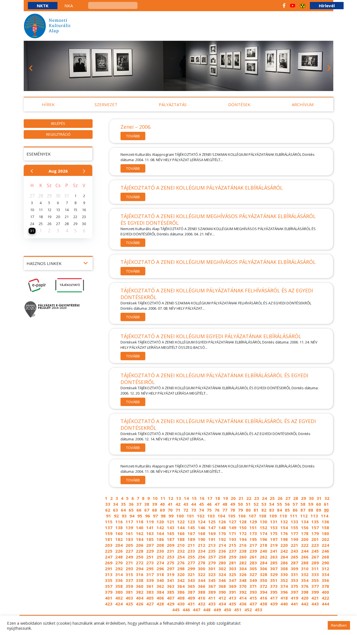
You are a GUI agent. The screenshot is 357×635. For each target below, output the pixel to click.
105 (231, 516)
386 (181, 592)
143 (170, 527)
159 (108, 533)
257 (212, 557)
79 (240, 510)
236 (222, 551)
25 (272, 498)
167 (191, 533)
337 (129, 580)
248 (119, 557)
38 (146, 504)
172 (243, 533)
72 (185, 510)
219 (274, 545)
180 (325, 533)
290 (325, 562)
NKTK (43, 5)
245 (315, 551)
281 (232, 562)
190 (201, 539)
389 (212, 592)
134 (304, 521)
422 (325, 598)
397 (294, 592)
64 (123, 510)
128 (243, 521)
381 (129, 592)
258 (222, 557)
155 (294, 527)
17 (209, 498)
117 (129, 521)
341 (170, 580)
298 (181, 568)
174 (263, 533)
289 (315, 562)
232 (181, 551)
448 (207, 609)
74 (201, 510)
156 (304, 527)
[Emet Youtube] (292, 6)
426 (139, 604)
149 (232, 527)
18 (217, 498)
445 (176, 609)
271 (129, 562)
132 (284, 521)
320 (181, 574)
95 (139, 516)
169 (212, 533)
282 (243, 562)
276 (181, 562)
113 (314, 516)
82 (263, 510)
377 (315, 586)
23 (256, 498)
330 (284, 574)
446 (186, 609)
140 (139, 527)
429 (170, 604)
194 (243, 539)
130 (263, 521)
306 (263, 568)
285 (274, 562)
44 (193, 504)
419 (294, 598)
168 (201, 533)
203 (108, 545)
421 (315, 598)
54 (271, 504)
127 (232, 521)
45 (201, 504)
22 (248, 498)
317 (150, 574)
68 (154, 510)
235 (212, 551)
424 (119, 604)
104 (221, 516)
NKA (68, 5)
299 (191, 568)
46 (209, 504)
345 (212, 580)
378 (325, 586)
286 (284, 562)
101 (190, 516)
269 (108, 562)
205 (129, 545)
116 (119, 521)
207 (150, 545)
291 (108, 568)
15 (194, 498)
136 (325, 521)
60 (318, 504)
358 (119, 586)
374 (284, 586)
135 (315, 521)
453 (258, 609)
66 (138, 510)
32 (326, 498)
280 (222, 562)
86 (295, 510)
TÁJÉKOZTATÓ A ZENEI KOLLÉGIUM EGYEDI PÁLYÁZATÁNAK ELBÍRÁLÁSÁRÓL (210, 336)
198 (284, 539)
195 (253, 539)
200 (304, 539)
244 (304, 551)
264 (284, 557)
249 (129, 557)
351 (274, 580)
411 (212, 598)
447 (196, 609)
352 (284, 580)
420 (304, 598)
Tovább (133, 136)
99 (170, 516)
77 (224, 510)
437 (253, 604)
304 (243, 568)
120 (160, 521)
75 (209, 510)
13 (178, 498)
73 (193, 510)
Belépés (58, 123)
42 (177, 504)
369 (232, 586)
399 (315, 592)
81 (256, 510)
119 (150, 521)
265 (294, 557)
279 (212, 562)
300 (201, 568)
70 (170, 510)
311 (315, 568)
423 (108, 604)
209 (170, 545)
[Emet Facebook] (284, 5)
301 (212, 568)
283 (253, 562)
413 (232, 598)
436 (243, 604)
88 (310, 510)
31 (319, 498)
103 (211, 516)
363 (170, 586)
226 (119, 551)
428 (160, 604)
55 (279, 504)
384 (160, 592)
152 (263, 527)
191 (212, 539)
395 (274, 592)
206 (139, 545)
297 (170, 568)
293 (129, 568)
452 (248, 609)
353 (294, 580)
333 (315, 574)
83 (271, 510)
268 (325, 557)
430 (181, 604)
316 (139, 574)
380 (119, 592)
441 (294, 604)
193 (232, 539)
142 (160, 527)
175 (274, 533)
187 (170, 539)
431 (191, 604)
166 (181, 533)
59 (310, 504)
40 (162, 504)
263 (274, 557)
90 (326, 510)
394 (263, 592)
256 (201, 557)
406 (160, 598)
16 (201, 498)
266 (304, 557)
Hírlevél (327, 5)
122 (181, 521)
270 (119, 562)
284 (263, 562)
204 (119, 545)
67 (146, 510)
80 (248, 510)
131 (274, 521)
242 (284, 551)
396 (284, 592)
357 (108, 586)
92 (116, 516)
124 (201, 521)
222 (304, 545)
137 (108, 527)
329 (274, 574)
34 (115, 504)
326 (243, 574)
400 (325, 592)
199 (294, 539)
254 (181, 557)
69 (162, 510)
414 (243, 598)
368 (222, 586)
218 (263, 545)
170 (222, 533)
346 (222, 580)
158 (325, 527)
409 (191, 598)
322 (201, 574)
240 (263, 551)
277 (191, 562)
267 (315, 557)
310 (304, 568)
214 (222, 545)
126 (222, 521)
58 (302, 504)
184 (139, 539)
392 (243, 592)
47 (216, 504)
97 (155, 516)
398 (304, 592)
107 (252, 516)
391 (232, 592)
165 (170, 533)
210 (181, 545)
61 (326, 504)
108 (262, 516)
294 (139, 568)
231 (170, 551)
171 (232, 533)
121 (170, 521)
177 (294, 533)
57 (295, 504)
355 (315, 580)
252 (160, 557)
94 (131, 516)
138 (119, 527)
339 (150, 580)
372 (263, 586)
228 (139, 551)
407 (170, 598)
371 (253, 586)
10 (155, 498)
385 (170, 592)
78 (232, 510)
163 (150, 533)
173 (253, 533)
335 (108, 580)
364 (181, 586)
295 (150, 568)
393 (253, 592)
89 (318, 510)
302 (222, 568)
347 (232, 580)
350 (263, 580)
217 (253, 545)
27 (287, 498)
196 (263, 539)
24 (264, 498)
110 (283, 516)
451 (238, 609)
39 (154, 504)
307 (274, 568)
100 (180, 516)
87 (302, 510)
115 (108, 521)
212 (201, 545)
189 (191, 539)
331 (294, 574)
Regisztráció (58, 134)
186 (160, 539)
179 (315, 533)
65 (131, 510)
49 (232, 504)
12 (170, 498)
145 (191, 527)
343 (191, 580)
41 (170, 504)
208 (160, 545)
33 (107, 504)
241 (274, 551)
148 (222, 527)
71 (177, 510)
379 (108, 592)
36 (131, 504)
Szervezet (106, 104)
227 (129, 551)
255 (191, 557)
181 (108, 539)
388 (201, 592)
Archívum (302, 104)
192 (222, 539)
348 (243, 580)
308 (284, 568)
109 (273, 516)
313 (108, 574)
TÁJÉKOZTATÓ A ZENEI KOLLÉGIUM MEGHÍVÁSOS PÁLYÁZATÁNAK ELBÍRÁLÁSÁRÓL (218, 262)
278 (201, 562)
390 (222, 592)
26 (280, 498)
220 (284, 545)
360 (139, 586)
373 (274, 586)
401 (108, 598)
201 (315, 539)
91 (108, 516)
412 (222, 598)
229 (150, 551)
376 (304, 586)
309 (294, 568)
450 (227, 609)
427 (150, 604)
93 (124, 516)
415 (253, 598)
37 (138, 504)
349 (253, 580)
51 (248, 504)
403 (129, 598)
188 (181, 539)
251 (150, 557)
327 (253, 574)
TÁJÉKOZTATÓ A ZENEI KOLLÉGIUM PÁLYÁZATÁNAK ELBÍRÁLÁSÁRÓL (201, 187)
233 (191, 551)
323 (212, 574)
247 (108, 557)
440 (284, 604)
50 (240, 504)
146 (201, 527)
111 (293, 516)
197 (274, 539)
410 (201, 598)
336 (119, 580)
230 (160, 551)
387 (191, 592)
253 (170, 557)
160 (119, 533)
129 (253, 521)
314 (119, 574)
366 (201, 586)
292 (119, 568)
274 (160, 562)
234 (201, 551)
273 (150, 562)
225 (108, 551)
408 (181, 598)
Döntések (239, 104)
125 (212, 521)
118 (139, 521)
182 (119, 539)
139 (129, 527)
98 (163, 516)
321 (191, 574)
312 (325, 568)
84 (279, 510)
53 (263, 504)
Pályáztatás (173, 104)
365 (191, 586)
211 (191, 545)
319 (170, 574)
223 (315, 545)
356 (325, 580)
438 (263, 604)
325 (232, 574)
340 (160, 580)
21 (240, 498)
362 (160, 586)
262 (263, 557)
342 (181, 580)
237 (232, 551)
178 (304, 533)
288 (304, 562)
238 (243, 551)
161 (129, 533)
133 (294, 521)
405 (150, 598)
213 (212, 545)
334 (325, 574)
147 (212, 527)
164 (160, 533)
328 (263, 574)
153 (274, 527)
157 (315, 527)
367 (212, 586)
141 (150, 527)
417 (274, 598)
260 (243, 557)
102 (200, 516)
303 (232, 568)
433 (212, 604)
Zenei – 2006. (135, 126)
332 (304, 574)
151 (253, 527)
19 (225, 498)
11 (162, 498)
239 (253, 551)
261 (253, 557)
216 (243, 545)
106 (242, 516)
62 (107, 510)
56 (287, 504)
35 (123, 504)
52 (256, 504)
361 (150, 586)
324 (222, 574)
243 (294, 551)
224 (325, 545)
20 (233, 498)
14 (186, 498)
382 (139, 592)
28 (295, 498)
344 (201, 580)
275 (170, 562)
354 (304, 580)
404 (139, 598)
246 (325, 551)
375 (294, 586)
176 (284, 533)
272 (139, 562)
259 (232, 557)
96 (147, 516)
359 (129, 586)
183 (129, 539)
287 (294, 562)
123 (191, 521)
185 (150, 539)
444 (325, 604)
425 (129, 604)
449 (217, 609)
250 (139, 557)
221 (294, 545)
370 (243, 586)
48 (224, 504)
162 (139, 533)
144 (181, 527)
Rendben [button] (339, 625)
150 (243, 527)
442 (304, 604)
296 (160, 568)
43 (185, 504)
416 (263, 598)
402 (119, 598)
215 (232, 545)
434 (222, 604)
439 (274, 604)
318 (160, 574)
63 (115, 510)
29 (303, 498)
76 (216, 510)
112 (304, 516)
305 (253, 568)
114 (324, 516)
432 (201, 604)
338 (139, 580)
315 (129, 574)
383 (150, 592)
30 (311, 498)
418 (284, 598)
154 (284, 527)
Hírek (48, 104)
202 (325, 539)
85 (287, 510)
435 (232, 604)
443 (315, 604)
